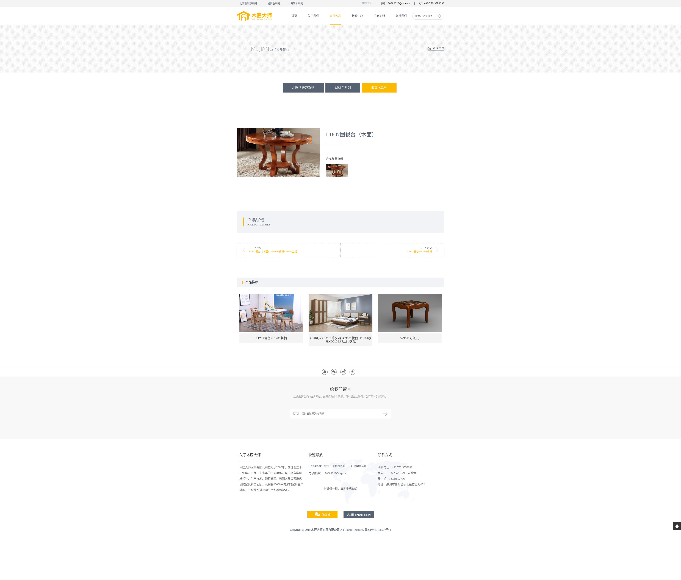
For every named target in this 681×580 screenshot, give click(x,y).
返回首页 (438, 48)
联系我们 (401, 15)
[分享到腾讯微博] (352, 372)
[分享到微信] (334, 372)
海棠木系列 (296, 3)
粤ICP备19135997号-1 (377, 529)
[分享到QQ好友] (325, 372)
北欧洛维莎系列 (248, 3)
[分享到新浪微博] (343, 372)
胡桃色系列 (273, 3)
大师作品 (335, 15)
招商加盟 (379, 15)
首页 (294, 15)
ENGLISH (367, 3)
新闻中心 (357, 15)
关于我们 (313, 15)
